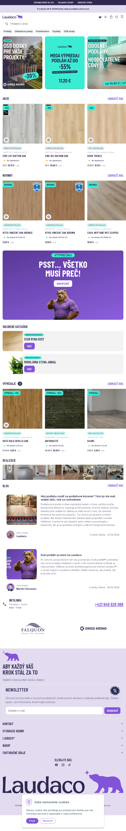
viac (29, 346)
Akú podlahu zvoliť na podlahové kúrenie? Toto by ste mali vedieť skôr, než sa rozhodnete (78, 498)
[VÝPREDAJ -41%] (22, 408)
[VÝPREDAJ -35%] (65, 408)
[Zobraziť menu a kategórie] (122, 16)
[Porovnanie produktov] (116, 16)
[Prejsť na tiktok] (69, 765)
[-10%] (22, 123)
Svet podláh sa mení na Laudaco (61, 555)
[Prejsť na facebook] (56, 765)
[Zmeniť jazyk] (100, 17)
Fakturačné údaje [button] (14, 753)
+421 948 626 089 (109, 604)
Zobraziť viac (115, 98)
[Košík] (111, 16)
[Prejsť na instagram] (63, 765)
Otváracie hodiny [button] (13, 731)
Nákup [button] (6, 745)
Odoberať (112, 710)
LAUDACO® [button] (9, 738)
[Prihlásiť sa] (105, 16)
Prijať (32, 820)
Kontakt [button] (8, 724)
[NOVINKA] (22, 200)
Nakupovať (63, 283)
